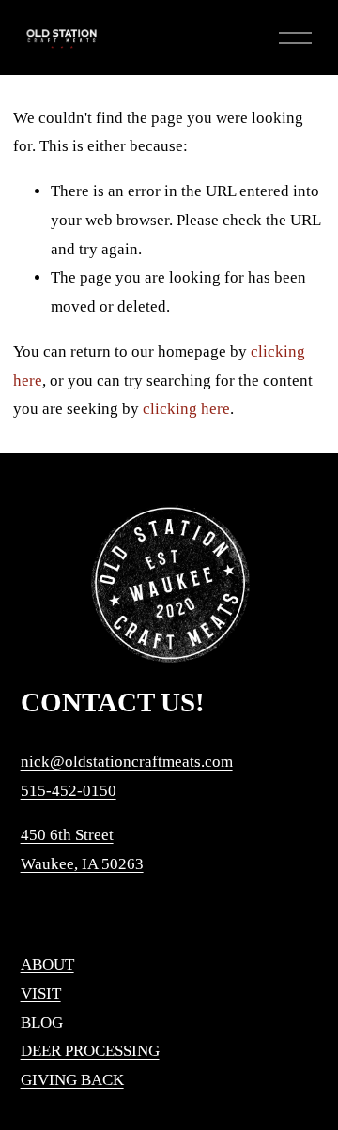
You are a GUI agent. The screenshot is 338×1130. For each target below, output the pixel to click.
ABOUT (47, 964)
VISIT (41, 993)
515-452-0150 (68, 791)
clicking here (186, 409)
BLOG (42, 1022)
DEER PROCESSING (90, 1051)
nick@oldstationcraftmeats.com (127, 762)
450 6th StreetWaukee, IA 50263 (82, 849)
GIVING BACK (72, 1080)
